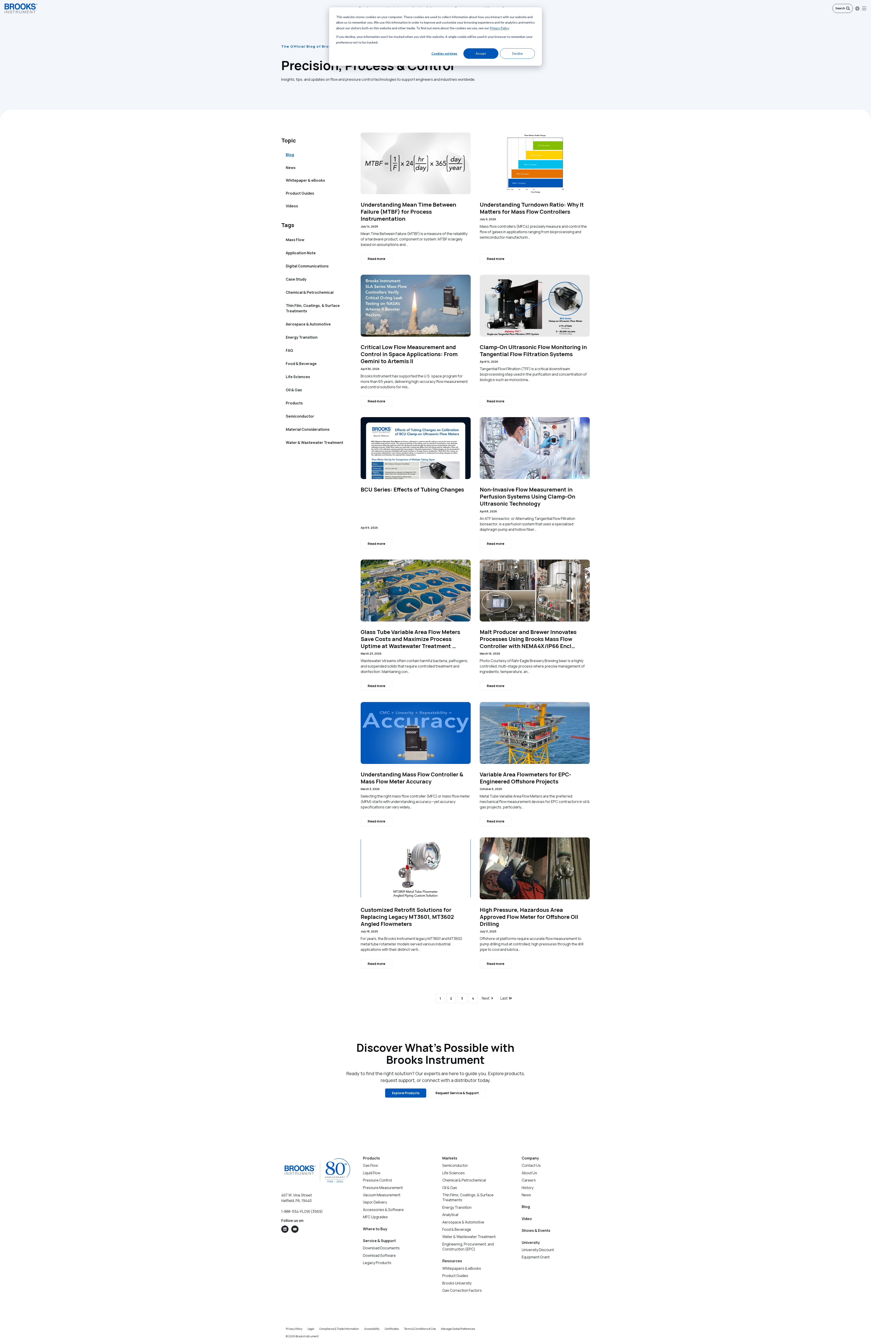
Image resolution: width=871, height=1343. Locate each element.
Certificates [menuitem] (392, 1329)
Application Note (301, 252)
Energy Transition (302, 337)
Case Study (296, 279)
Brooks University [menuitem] (457, 1283)
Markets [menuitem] (449, 1158)
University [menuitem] (531, 1242)
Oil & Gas (294, 389)
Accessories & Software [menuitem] (383, 1209)
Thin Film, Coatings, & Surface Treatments (313, 308)
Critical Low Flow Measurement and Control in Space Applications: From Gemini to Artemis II (409, 354)
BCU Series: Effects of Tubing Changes (412, 489)
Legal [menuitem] (311, 1329)
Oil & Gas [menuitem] (449, 1187)
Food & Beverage (301, 363)
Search (840, 8)
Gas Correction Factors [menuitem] (462, 1290)
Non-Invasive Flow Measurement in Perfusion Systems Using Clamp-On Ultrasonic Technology (527, 496)
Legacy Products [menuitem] (377, 1262)
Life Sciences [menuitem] (453, 1172)
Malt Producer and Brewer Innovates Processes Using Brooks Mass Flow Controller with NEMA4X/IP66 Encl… (528, 639)
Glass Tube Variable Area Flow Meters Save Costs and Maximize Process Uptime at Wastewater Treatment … (410, 639)
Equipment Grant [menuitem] (536, 1257)
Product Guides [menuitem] (300, 193)
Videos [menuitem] (292, 205)
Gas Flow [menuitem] (370, 1165)
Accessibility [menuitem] (371, 1329)
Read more (376, 259)
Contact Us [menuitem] (531, 1165)
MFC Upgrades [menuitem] (375, 1216)
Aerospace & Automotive (308, 324)
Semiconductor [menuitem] (455, 1165)
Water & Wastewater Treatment (314, 442)
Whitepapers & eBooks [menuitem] (461, 1268)
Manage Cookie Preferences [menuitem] (458, 1329)
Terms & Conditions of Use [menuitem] (420, 1329)
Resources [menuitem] (452, 1260)
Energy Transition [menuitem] (457, 1207)
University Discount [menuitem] (538, 1249)
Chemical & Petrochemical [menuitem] (464, 1180)
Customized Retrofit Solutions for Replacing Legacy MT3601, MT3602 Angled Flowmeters (407, 916)
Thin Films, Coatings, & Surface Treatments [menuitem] (468, 1197)
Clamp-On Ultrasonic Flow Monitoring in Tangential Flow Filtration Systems (533, 350)
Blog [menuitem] (290, 154)
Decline (517, 53)
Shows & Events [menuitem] (536, 1230)
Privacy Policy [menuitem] (294, 1329)
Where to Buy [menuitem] (375, 1228)
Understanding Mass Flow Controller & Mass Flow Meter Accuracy (412, 778)
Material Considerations (308, 429)
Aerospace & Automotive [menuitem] (463, 1222)
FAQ (289, 350)
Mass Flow (295, 239)
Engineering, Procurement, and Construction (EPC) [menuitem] (468, 1247)
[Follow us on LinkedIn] (285, 1229)
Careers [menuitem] (529, 1180)
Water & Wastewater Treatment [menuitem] (469, 1236)
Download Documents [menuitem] (381, 1247)
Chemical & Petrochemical (309, 292)
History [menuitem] (527, 1187)
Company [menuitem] (530, 1158)
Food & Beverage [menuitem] (456, 1229)
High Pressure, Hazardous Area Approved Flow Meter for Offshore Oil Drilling (529, 916)
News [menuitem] (291, 167)
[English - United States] (857, 8)
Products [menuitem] (371, 1158)
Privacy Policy (499, 28)
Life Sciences (298, 376)
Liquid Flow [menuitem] (371, 1172)
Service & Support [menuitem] (379, 1240)
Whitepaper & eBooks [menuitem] (305, 180)
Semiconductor (300, 416)
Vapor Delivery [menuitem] (375, 1202)
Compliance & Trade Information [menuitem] (339, 1329)
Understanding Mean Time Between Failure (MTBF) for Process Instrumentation (408, 211)
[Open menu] (864, 8)
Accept (481, 53)
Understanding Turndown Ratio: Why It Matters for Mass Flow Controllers (532, 208)
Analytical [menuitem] (450, 1214)
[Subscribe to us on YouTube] (294, 1229)
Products (294, 403)
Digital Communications (307, 266)
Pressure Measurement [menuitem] (383, 1187)
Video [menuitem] (527, 1218)
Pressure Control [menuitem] (377, 1180)
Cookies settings (444, 53)
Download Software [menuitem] (379, 1255)
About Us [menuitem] (529, 1172)
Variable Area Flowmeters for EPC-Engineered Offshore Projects (525, 778)
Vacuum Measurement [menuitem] (381, 1194)
